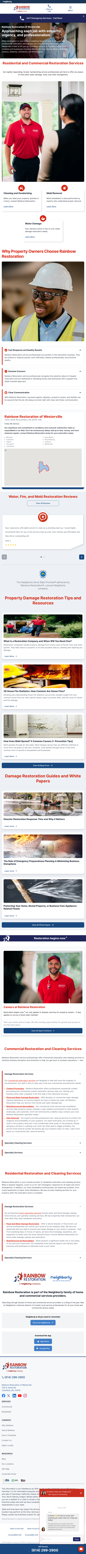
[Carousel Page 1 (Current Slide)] (41, 556)
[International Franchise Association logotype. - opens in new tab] (15, 1480)
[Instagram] (25, 1395)
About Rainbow (8, 1430)
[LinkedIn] (14, 1395)
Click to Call (49, 10)
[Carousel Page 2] (43, 556)
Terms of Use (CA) (34, 1529)
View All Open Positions (41, 1031)
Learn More (8, 206)
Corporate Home (9, 1474)
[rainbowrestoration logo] (43, 1366)
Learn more (9, 826)
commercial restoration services (21, 1080)
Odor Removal (12, 1118)
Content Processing (15, 1088)
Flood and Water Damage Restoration (22, 1097)
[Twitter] (9, 1395)
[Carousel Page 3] (44, 556)
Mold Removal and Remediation (20, 1106)
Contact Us (6, 1440)
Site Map (5, 1469)
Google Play (45, 1348)
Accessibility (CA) (31, 1535)
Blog (4, 1459)
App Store (44, 1341)
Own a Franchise (9, 1435)
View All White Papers (41, 925)
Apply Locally (7, 1445)
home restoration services (30, 1213)
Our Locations (8, 1464)
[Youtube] (20, 1395)
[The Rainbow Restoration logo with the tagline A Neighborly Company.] (30, 1278)
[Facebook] (3, 1395)
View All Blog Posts (41, 765)
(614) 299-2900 (14, 1377)
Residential (6, 1412)
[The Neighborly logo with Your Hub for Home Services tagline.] (62, 1278)
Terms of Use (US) (17, 1529)
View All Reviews (43, 503)
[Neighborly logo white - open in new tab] (7, 2)
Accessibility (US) (14, 1535)
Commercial (7, 1407)
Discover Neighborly (41, 1322)
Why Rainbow (7, 1425)
